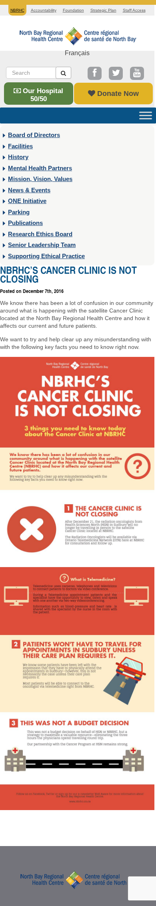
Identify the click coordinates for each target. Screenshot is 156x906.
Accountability (43, 10)
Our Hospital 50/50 (42, 95)
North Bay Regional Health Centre (78, 879)
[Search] (63, 73)
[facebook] (95, 73)
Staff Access (134, 10)
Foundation (73, 10)
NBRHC (77, 35)
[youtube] (137, 73)
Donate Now (117, 94)
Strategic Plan (103, 10)
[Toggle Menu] (145, 115)
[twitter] (116, 73)
